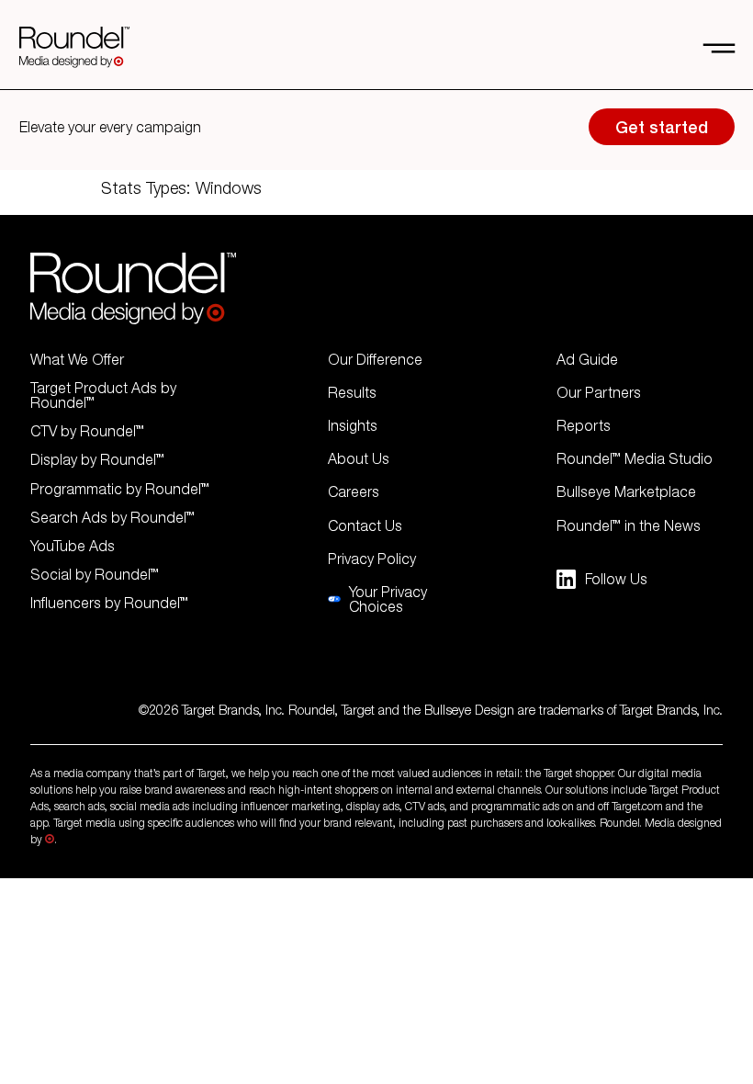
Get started (661, 127)
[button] (712, 48)
